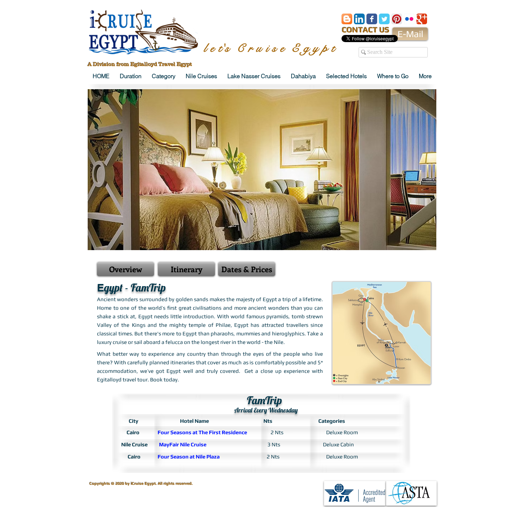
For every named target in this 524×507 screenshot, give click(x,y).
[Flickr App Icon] (409, 19)
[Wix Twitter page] (384, 19)
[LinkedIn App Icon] (359, 19)
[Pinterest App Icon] (396, 19)
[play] (418, 244)
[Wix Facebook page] (371, 19)
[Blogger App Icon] (346, 19)
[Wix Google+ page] (421, 19)
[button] (262, 169)
